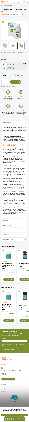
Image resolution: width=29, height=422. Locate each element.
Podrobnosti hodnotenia (18, 14)
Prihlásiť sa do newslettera (9, 349)
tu (20, 411)
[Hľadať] (15, 1)
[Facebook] (2, 374)
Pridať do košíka (14, 82)
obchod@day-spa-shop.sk (10, 367)
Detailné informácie (6, 56)
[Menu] (27, 1)
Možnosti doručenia (20, 77)
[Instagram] (6, 374)
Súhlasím (15, 414)
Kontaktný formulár (8, 378)
